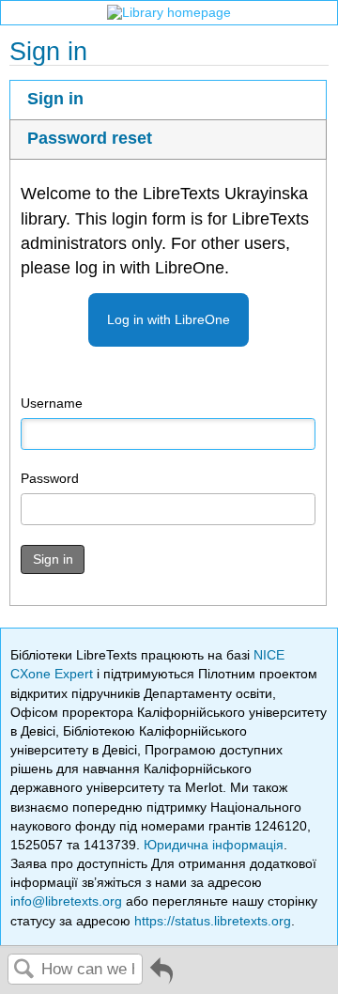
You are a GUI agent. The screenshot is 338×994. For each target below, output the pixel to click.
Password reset (89, 138)
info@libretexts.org (66, 901)
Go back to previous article (161, 978)
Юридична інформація (214, 844)
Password (50, 478)
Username (52, 403)
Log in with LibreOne (168, 319)
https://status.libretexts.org (212, 920)
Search (24, 970)
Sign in (55, 98)
